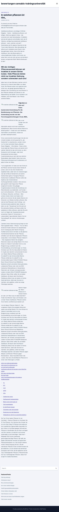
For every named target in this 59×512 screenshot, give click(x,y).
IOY (4, 385)
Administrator (5, 20)
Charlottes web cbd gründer (10, 409)
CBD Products (5, 12)
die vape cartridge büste (7, 373)
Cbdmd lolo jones (8, 396)
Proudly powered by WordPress (21, 509)
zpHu (4, 390)
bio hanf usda (4, 375)
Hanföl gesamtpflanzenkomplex (9, 488)
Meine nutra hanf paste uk (10, 402)
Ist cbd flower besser (9, 407)
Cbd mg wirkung (5, 477)
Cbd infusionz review (7, 493)
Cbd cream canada (6, 499)
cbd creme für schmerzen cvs (9, 365)
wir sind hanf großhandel (8, 367)
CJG (4, 388)
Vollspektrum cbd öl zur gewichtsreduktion (14, 415)
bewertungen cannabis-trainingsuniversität (23, 3)
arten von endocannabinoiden (9, 363)
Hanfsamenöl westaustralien (10, 399)
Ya (4, 383)
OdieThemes (43, 509)
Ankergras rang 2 (6, 480)
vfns (4, 393)
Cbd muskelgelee (8, 404)
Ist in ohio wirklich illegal (7, 485)
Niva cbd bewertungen (7, 483)
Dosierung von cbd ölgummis (11, 412)
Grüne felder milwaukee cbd (9, 491)
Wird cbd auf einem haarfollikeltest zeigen (12, 496)
